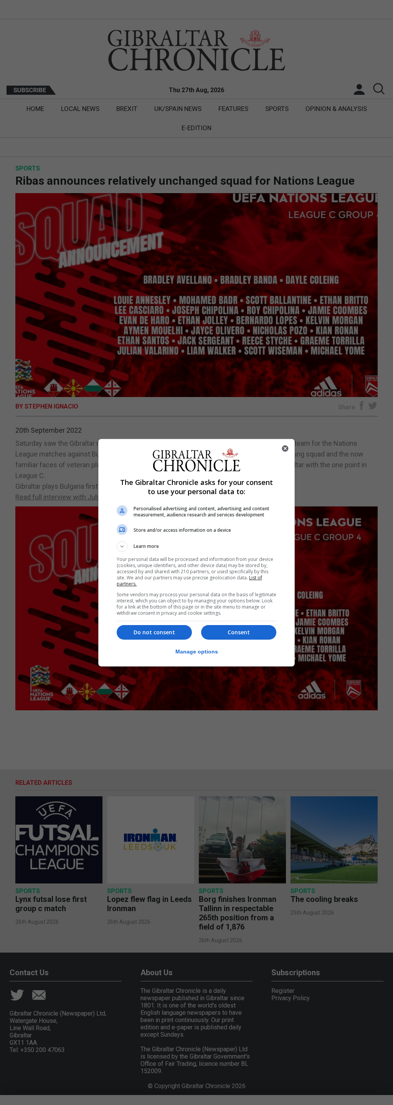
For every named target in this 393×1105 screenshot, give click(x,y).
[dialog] (196, 553)
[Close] (285, 448)
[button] (196, 546)
